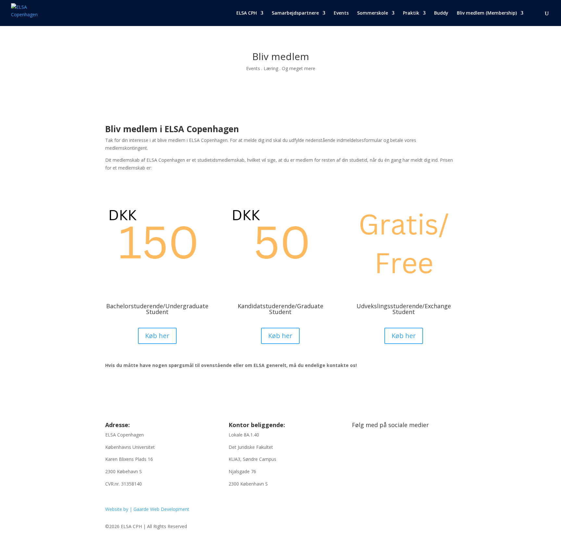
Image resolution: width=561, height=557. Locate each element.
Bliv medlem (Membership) (487, 13)
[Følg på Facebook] (357, 446)
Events (341, 13)
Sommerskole (372, 13)
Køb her (157, 335)
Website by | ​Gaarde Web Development (147, 509)
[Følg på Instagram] (370, 446)
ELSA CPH (246, 13)
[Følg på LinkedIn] (383, 446)
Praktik (411, 13)
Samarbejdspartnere (295, 13)
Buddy (441, 13)
